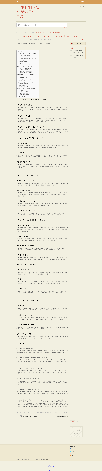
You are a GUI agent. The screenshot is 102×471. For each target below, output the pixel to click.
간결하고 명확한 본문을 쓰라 (26, 71)
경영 (33, 32)
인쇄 (84, 39)
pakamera (21, 39)
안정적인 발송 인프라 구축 (25, 93)
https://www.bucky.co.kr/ (51, 465)
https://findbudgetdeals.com (51, 470)
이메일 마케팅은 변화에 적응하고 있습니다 (28, 58)
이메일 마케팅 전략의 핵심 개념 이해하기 (27, 60)
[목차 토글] (36, 52)
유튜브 (73, 453)
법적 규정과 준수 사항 (24, 94)
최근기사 (77, 421)
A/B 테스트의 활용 (24, 77)
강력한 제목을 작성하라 (25, 69)
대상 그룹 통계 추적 (24, 83)
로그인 (82, 1)
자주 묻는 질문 (23, 96)
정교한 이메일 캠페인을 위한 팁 (25, 66)
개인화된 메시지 (23, 63)
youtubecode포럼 (51, 464)
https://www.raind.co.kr (51, 466)
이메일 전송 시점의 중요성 (25, 76)
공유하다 (28, 412)
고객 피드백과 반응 (24, 86)
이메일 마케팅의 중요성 (25, 55)
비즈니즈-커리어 (28, 32)
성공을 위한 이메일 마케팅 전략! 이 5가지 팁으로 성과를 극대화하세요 (52, 412)
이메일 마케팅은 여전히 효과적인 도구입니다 (28, 53)
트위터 (73, 451)
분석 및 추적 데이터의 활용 (25, 79)
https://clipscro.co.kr (51, 463)
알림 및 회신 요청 (23, 80)
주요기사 (72, 421)
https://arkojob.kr (51, 468)
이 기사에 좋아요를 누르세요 (78, 43)
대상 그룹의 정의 (23, 61)
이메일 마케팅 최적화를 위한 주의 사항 (26, 88)
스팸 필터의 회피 (23, 90)
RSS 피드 (73, 455)
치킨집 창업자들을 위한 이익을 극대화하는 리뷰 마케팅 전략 (77, 52)
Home (23, 32)
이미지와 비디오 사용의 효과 (26, 72)
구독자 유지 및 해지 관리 (25, 91)
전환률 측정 (22, 85)
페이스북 (73, 449)
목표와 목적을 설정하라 (25, 64)
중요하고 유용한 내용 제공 (25, 68)
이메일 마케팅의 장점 (24, 57)
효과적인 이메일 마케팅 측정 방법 (25, 82)
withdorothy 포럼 (51, 469)
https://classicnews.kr (51, 467)
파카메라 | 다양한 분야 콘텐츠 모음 (27, 12)
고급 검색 (65, 27)
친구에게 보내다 (22, 412)
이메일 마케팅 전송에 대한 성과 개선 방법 (27, 74)
